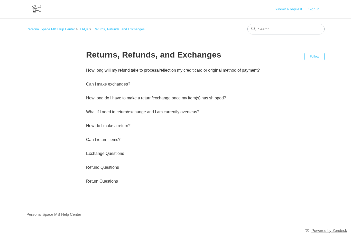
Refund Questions (102, 167)
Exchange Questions (105, 153)
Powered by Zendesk (329, 230)
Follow (314, 56)
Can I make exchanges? (108, 84)
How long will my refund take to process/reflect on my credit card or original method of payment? (173, 70)
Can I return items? (103, 139)
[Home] (36, 9)
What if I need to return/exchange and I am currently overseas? (142, 112)
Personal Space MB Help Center (50, 29)
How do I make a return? (108, 126)
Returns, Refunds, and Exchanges (119, 29)
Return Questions (102, 181)
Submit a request (288, 9)
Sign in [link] (313, 9)
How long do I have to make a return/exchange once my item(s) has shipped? (156, 98)
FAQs (84, 29)
